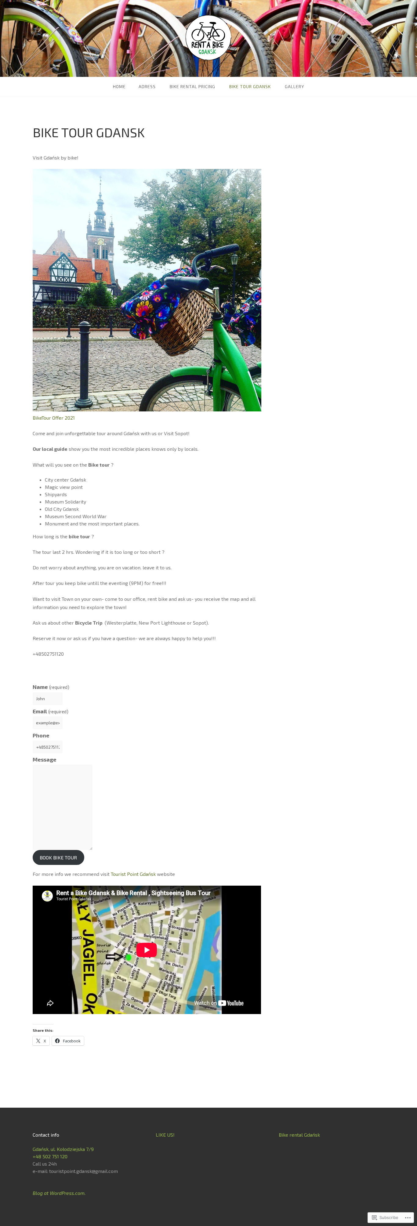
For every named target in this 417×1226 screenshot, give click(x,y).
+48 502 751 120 (50, 1156)
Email (50, 711)
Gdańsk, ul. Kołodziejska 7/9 (63, 1149)
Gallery (294, 86)
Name (51, 686)
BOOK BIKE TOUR (58, 857)
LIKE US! (165, 1135)
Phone (41, 735)
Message (44, 759)
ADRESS (147, 86)
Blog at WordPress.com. (59, 1193)
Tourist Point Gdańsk (133, 874)
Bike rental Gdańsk (299, 1135)
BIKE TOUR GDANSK (250, 86)
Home (119, 86)
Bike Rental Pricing (192, 86)
